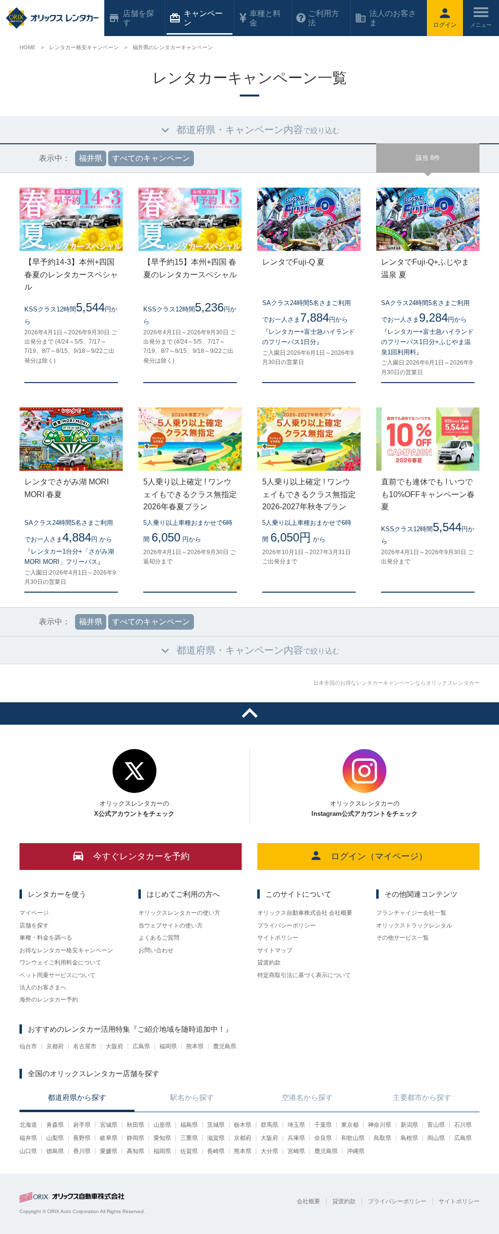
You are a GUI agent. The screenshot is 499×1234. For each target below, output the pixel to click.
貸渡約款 (269, 962)
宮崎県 (296, 1151)
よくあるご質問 (158, 937)
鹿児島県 (224, 1046)
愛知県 (162, 1138)
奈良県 (323, 1138)
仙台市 (28, 1046)
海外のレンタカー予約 (48, 999)
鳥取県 (382, 1138)
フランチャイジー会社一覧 (411, 912)
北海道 (28, 1124)
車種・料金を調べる (45, 937)
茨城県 (216, 1124)
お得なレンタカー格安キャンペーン (66, 950)
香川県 (82, 1151)
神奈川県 (379, 1124)
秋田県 (135, 1124)
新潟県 (409, 1124)
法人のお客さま (392, 18)
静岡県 (135, 1138)
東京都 (350, 1124)
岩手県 (82, 1124)
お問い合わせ (155, 950)
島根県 (409, 1138)
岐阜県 (108, 1138)
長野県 (82, 1138)
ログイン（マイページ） (379, 856)
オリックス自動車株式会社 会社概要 (304, 912)
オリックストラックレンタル (414, 925)
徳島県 (55, 1151)
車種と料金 (265, 18)
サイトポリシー (277, 937)
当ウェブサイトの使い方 (170, 925)
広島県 (141, 1046)
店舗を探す (34, 925)
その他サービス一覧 (402, 937)
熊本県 (195, 1046)
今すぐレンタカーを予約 (141, 856)
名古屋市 (84, 1046)
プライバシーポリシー (286, 925)
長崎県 (216, 1151)
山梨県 (55, 1138)
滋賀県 (216, 1138)
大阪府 (114, 1046)
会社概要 (308, 1201)
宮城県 (108, 1124)
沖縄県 (356, 1151)
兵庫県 (296, 1138)
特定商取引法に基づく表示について (304, 975)
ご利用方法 (323, 18)
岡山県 (436, 1138)
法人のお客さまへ (42, 987)
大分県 (269, 1151)
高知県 (135, 1151)
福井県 (28, 1138)
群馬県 (269, 1124)
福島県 (189, 1124)
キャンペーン (203, 18)
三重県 (189, 1138)
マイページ (34, 912)
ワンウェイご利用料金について (60, 962)
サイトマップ (274, 950)
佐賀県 (189, 1151)
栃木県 (242, 1124)
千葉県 (323, 1124)
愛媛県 (108, 1151)
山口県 (28, 1151)
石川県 (463, 1124)
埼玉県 (296, 1124)
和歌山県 (353, 1138)
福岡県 (168, 1046)
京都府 (55, 1046)
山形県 (162, 1124)
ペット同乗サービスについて (57, 975)
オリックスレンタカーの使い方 (179, 912)
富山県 (436, 1124)
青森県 (55, 1124)
